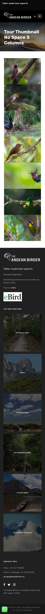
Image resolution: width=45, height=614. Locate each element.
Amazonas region (22, 333)
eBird (14, 288)
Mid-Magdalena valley (22, 452)
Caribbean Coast (22, 412)
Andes (22, 372)
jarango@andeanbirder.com (13, 576)
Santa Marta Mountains (22, 532)
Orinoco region (22, 492)
